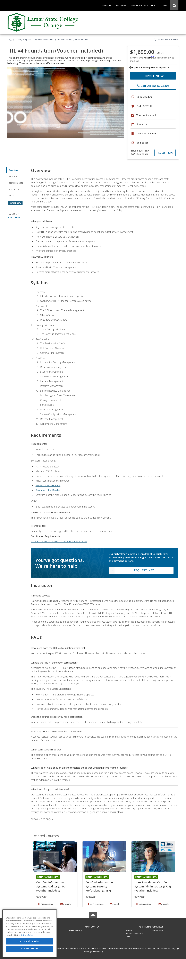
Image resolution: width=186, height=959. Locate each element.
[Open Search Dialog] (174, 5)
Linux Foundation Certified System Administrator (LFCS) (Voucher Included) (152, 886)
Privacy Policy (97, 951)
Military (129, 930)
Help (128, 936)
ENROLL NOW (153, 76)
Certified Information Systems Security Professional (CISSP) (99, 886)
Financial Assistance (135, 933)
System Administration (44, 39)
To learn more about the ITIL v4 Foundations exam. (59, 541)
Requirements (16, 182)
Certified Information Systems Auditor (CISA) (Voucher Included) (51, 886)
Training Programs (23, 39)
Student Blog (157, 930)
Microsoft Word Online (48, 485)
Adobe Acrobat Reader (48, 490)
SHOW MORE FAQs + (42, 819)
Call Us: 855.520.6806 (165, 39)
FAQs (11, 195)
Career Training (75, 930)
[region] (29, 933)
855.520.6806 (14, 217)
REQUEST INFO (165, 152)
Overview (13, 170)
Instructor (14, 189)
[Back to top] (93, 926)
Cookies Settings (29, 948)
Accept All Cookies (29, 941)
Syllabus (13, 176)
